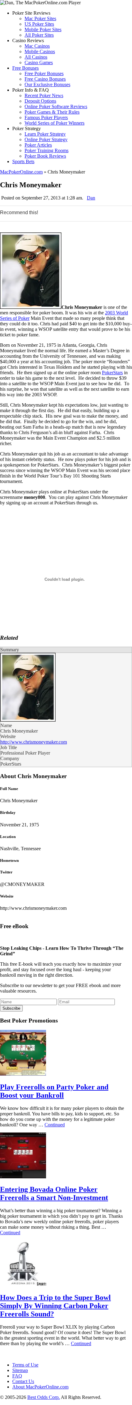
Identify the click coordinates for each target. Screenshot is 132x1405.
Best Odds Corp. (43, 1397)
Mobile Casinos (40, 51)
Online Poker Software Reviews (56, 106)
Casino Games (39, 62)
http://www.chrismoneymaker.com (33, 742)
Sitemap (20, 1370)
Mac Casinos (37, 46)
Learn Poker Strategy (45, 134)
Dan (91, 197)
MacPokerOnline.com (21, 171)
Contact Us (23, 1381)
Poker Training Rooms (46, 150)
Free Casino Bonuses (45, 79)
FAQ (17, 1375)
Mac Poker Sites (40, 18)
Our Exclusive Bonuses (47, 84)
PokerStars (112, 372)
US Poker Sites (39, 24)
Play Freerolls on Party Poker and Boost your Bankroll (54, 1091)
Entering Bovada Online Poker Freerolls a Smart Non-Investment (54, 1193)
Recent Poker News (44, 95)
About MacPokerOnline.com (40, 1386)
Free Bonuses (25, 68)
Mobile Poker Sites (43, 29)
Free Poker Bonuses (44, 73)
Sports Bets (23, 161)
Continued (55, 1124)
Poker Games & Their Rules (52, 112)
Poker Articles (38, 145)
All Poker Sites (39, 35)
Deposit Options (40, 101)
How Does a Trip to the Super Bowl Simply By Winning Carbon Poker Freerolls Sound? (55, 1305)
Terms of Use (25, 1364)
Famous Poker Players (46, 117)
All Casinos (36, 57)
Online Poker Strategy (46, 139)
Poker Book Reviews (45, 156)
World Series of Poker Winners (54, 123)
